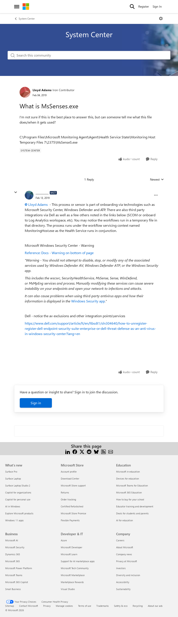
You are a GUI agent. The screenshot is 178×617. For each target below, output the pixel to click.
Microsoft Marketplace (73, 575)
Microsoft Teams (13, 575)
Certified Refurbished (72, 506)
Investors (121, 568)
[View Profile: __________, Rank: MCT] (29, 195)
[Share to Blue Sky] (96, 451)
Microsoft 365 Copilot (16, 582)
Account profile (69, 471)
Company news (124, 554)
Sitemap (9, 605)
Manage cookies (64, 605)
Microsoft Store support (73, 485)
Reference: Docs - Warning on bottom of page (59, 252)
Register (143, 6)
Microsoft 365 (12, 561)
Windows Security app (88, 301)
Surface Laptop (13, 478)
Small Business (13, 589)
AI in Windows (12, 506)
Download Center (70, 478)
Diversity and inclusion (128, 575)
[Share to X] (82, 451)
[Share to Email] (110, 451)
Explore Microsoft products (19, 513)
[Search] (132, 6)
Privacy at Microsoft (126, 561)
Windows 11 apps (14, 520)
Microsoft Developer (71, 547)
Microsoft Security (14, 547)
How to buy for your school (130, 499)
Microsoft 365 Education (129, 492)
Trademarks (102, 605)
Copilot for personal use (17, 499)
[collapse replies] (15, 192)
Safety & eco (120, 605)
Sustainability (123, 589)
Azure (64, 540)
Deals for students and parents (132, 513)
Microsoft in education (128, 471)
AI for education (124, 520)
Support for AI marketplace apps (78, 561)
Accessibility (122, 582)
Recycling (138, 605)
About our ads (155, 605)
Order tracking (68, 499)
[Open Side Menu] (16, 6)
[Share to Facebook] (75, 451)
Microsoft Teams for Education (132, 485)
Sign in (36, 403)
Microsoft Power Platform (18, 568)
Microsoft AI (11, 540)
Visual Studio (68, 589)
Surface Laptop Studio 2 (17, 485)
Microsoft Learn (69, 554)
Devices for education (127, 478)
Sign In (157, 6)
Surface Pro (11, 471)
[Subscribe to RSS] (103, 451)
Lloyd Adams (42, 90)
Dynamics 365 (12, 554)
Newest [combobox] (157, 179)
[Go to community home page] (26, 6)
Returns (65, 492)
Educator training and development (134, 506)
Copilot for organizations (18, 492)
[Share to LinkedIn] (67, 451)
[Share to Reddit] (89, 451)
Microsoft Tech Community (75, 568)
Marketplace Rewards (72, 582)
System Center (27, 18)
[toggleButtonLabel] (161, 18)
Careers (120, 540)
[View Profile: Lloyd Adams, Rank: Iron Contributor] (25, 92)
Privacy (47, 605)
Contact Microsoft (28, 605)
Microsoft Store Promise (73, 513)
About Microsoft (124, 547)
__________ (42, 193)
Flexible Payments (70, 520)
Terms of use (84, 605)
